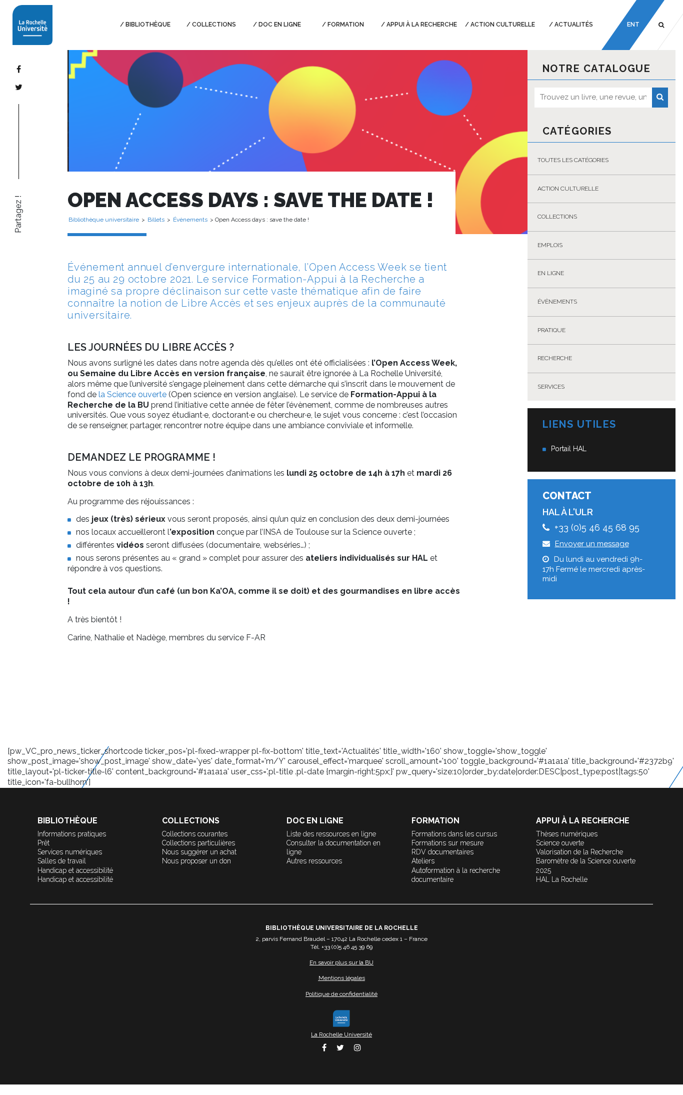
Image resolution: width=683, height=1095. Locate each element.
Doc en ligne (279, 24)
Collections (214, 24)
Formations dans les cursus (454, 834)
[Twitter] (19, 87)
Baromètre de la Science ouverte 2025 (586, 865)
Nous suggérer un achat (199, 852)
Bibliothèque (148, 24)
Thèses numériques (567, 834)
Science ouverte (560, 843)
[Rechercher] (660, 98)
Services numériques (70, 852)
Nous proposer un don (196, 861)
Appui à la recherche (421, 24)
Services (551, 386)
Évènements (557, 301)
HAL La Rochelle (562, 879)
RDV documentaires (443, 852)
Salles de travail (62, 861)
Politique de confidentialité (342, 993)
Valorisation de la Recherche (579, 852)
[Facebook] (19, 69)
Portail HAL (568, 449)
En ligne (551, 273)
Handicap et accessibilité (75, 870)
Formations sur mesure (448, 843)
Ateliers (423, 861)
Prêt (44, 843)
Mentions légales (341, 977)
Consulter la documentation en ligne (333, 847)
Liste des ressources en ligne (331, 834)
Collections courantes (195, 834)
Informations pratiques (72, 834)
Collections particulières (198, 843)
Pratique (552, 330)
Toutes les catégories (573, 160)
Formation (346, 24)
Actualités (573, 24)
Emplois (550, 245)
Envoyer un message (592, 543)
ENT (633, 24)
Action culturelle (502, 24)
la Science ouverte (132, 394)
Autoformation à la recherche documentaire (456, 874)
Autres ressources (314, 861)
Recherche (555, 358)
